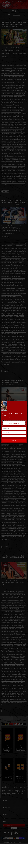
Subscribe (14, 440)
